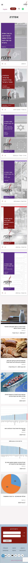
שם (24, 532)
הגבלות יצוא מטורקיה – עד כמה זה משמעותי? (14, 496)
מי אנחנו (22, 548)
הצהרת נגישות (14, 560)
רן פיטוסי (23, 330)
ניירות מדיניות (23, 550)
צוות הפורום (5, 550)
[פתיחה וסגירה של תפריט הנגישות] (3, 556)
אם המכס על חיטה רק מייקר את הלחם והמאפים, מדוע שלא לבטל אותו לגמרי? (15, 361)
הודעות (14, 550)
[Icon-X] (22, 555)
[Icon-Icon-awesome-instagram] (15, 555)
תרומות (14, 548)
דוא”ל (24, 536)
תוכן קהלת (5, 548)
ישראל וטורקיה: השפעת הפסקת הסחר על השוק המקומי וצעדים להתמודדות (15, 463)
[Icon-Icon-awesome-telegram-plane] (5, 555)
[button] (2, 4)
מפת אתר (20, 560)
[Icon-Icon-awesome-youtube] (12, 555)
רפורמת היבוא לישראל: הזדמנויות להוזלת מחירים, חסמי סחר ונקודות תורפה (15, 395)
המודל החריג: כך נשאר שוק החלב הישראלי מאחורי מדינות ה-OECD (14, 327)
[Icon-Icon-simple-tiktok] (9, 555)
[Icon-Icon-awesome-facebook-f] (19, 555)
